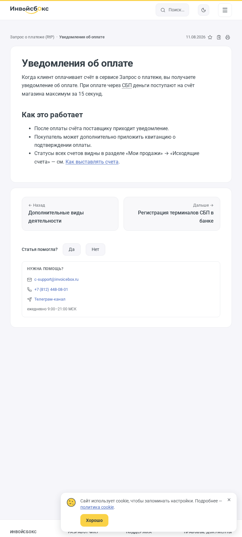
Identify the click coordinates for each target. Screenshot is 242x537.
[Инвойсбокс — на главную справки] (29, 10)
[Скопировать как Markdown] (218, 37)
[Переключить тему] (203, 10)
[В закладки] (209, 37)
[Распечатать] (227, 37)
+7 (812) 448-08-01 (51, 289)
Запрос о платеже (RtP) (32, 37)
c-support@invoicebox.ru (56, 279)
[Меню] (225, 10)
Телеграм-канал (50, 299)
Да (72, 249)
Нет (95, 249)
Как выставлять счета (92, 162)
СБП (127, 85)
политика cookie (97, 507)
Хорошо (94, 520)
